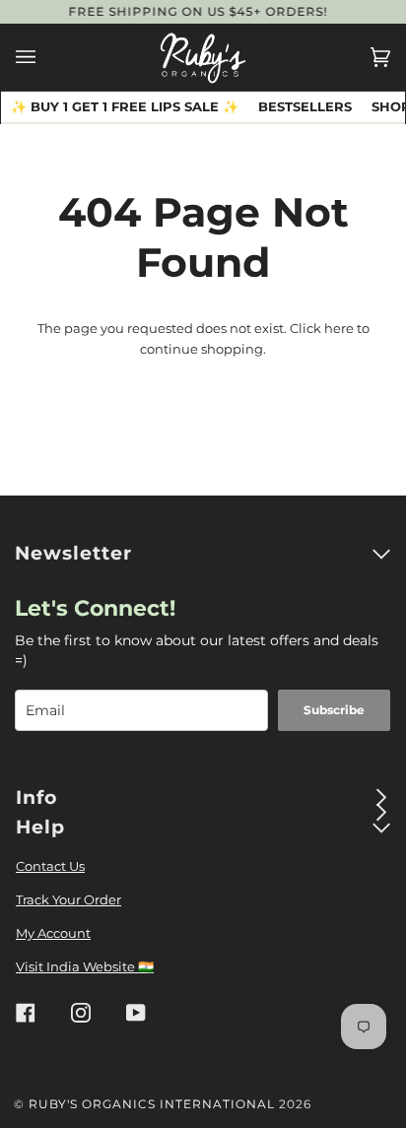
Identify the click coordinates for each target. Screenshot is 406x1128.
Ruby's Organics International (152, 1103)
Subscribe (334, 709)
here (339, 328)
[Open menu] (45, 57)
